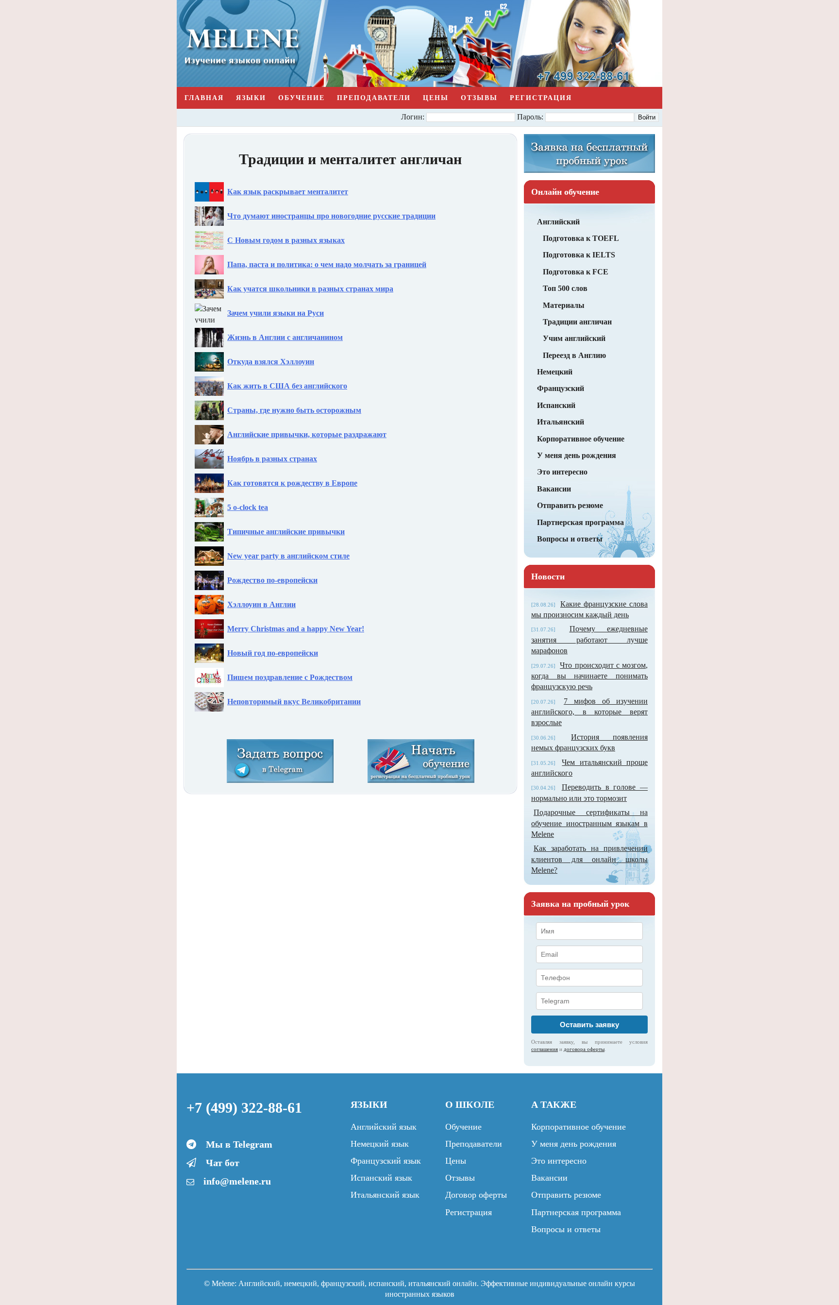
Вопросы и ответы (570, 539)
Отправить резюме (570, 505)
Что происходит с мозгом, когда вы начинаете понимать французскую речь (589, 676)
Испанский (556, 405)
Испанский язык (381, 1178)
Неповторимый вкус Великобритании (294, 701)
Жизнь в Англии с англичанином (285, 337)
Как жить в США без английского (287, 386)
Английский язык (384, 1127)
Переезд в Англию (574, 355)
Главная (204, 98)
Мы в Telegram (239, 1144)
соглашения (544, 1049)
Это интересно (562, 472)
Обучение (301, 98)
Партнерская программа (580, 522)
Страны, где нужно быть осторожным (294, 410)
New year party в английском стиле (288, 556)
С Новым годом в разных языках (286, 240)
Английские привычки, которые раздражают (306, 434)
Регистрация (541, 98)
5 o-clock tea (247, 507)
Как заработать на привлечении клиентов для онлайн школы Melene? (589, 859)
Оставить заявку (589, 1024)
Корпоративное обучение (580, 439)
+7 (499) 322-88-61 (244, 1108)
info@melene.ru (237, 1181)
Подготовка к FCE (575, 272)
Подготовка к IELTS (579, 255)
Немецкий (554, 372)
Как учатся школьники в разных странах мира (310, 289)
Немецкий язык (380, 1144)
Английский (558, 222)
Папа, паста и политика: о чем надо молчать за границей (326, 264)
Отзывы (479, 98)
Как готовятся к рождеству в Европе (292, 483)
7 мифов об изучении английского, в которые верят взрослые (589, 712)
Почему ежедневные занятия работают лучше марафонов (589, 640)
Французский (560, 388)
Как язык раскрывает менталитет (287, 191)
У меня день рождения (576, 455)
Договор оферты (476, 1195)
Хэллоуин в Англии (261, 604)
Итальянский (560, 422)
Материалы (564, 305)
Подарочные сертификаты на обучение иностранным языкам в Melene (589, 823)
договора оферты (584, 1049)
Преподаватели (374, 98)
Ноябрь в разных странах (272, 459)
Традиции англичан (577, 322)
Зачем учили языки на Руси (275, 313)
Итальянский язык (385, 1195)
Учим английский (574, 338)
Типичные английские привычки (286, 531)
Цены (436, 98)
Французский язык (386, 1161)
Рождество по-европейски (272, 580)
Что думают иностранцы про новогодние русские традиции (331, 216)
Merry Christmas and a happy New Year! (295, 629)
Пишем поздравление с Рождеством (289, 677)
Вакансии (554, 489)
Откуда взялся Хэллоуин (270, 361)
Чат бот (222, 1162)
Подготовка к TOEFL (581, 238)
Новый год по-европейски (272, 653)
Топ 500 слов (565, 288)
